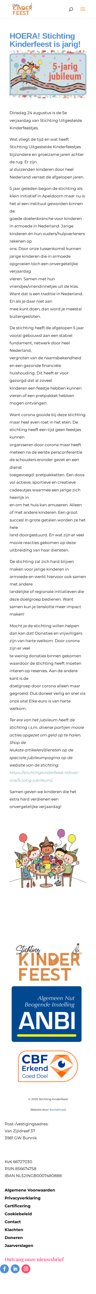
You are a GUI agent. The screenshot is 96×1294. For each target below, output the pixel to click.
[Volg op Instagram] (25, 1268)
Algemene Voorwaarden (30, 1190)
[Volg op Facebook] (4, 1268)
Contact (13, 1221)
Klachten (14, 1229)
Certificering (18, 1206)
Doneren (14, 1237)
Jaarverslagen (19, 1245)
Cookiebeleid (18, 1214)
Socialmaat (58, 1109)
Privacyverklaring (23, 1198)
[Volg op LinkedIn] (15, 1268)
